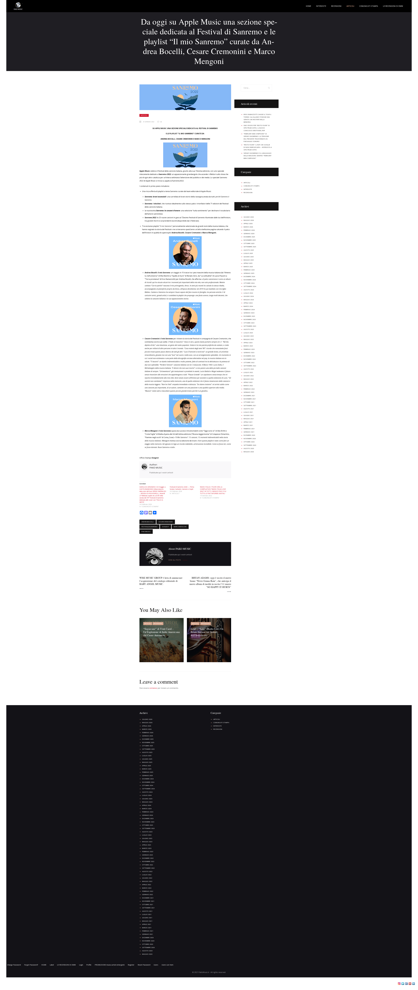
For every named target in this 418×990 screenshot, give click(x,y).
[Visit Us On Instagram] (399, 984)
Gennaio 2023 (249, 352)
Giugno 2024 (249, 296)
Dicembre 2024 (249, 276)
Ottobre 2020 (249, 442)
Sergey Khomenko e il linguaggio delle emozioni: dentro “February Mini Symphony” (257, 155)
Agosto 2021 (249, 409)
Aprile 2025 (248, 263)
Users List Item (167, 965)
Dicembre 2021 (249, 396)
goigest (165, 527)
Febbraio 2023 (249, 349)
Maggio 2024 (249, 300)
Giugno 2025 (249, 257)
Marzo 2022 (248, 386)
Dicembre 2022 (249, 356)
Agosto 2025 (249, 250)
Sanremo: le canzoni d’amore (168, 210)
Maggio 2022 (249, 379)
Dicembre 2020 (249, 435)
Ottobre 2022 (249, 363)
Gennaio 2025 (249, 273)
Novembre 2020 (250, 439)
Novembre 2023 (250, 319)
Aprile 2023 (248, 343)
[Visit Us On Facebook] (406, 984)
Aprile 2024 (248, 303)
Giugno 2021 (249, 415)
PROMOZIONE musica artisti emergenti (110, 965)
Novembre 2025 (250, 240)
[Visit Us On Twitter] (403, 984)
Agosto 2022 (249, 369)
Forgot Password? (31, 965)
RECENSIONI (158, 623)
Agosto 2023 (249, 329)
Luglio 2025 (248, 253)
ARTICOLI (144, 115)
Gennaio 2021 (249, 432)
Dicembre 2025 (249, 237)
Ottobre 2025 (249, 243)
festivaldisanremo (149, 527)
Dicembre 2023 (249, 316)
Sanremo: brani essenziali (155, 196)
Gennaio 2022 (249, 392)
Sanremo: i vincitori (153, 203)
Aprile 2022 (248, 382)
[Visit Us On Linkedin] (413, 984)
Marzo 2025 (248, 267)
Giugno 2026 (249, 217)
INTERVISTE (248, 189)
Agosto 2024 (249, 290)
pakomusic (146, 532)
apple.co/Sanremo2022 (174, 181)
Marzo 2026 (248, 227)
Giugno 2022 (249, 376)
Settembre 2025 (250, 247)
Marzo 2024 (248, 306)
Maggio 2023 (249, 339)
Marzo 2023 (248, 346)
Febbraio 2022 (249, 389)
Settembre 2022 (250, 366)
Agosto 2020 (249, 448)
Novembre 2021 (250, 399)
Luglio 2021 (248, 412)
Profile (88, 965)
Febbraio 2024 (249, 310)
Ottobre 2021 (249, 402)
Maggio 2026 (249, 220)
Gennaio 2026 (249, 234)
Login (81, 965)
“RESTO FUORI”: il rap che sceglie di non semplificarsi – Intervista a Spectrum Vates (258, 147)
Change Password (14, 965)
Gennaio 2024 (249, 313)
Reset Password (144, 965)
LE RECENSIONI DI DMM (66, 965)
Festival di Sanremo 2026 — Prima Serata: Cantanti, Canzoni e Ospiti (182, 488)
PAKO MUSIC (155, 467)
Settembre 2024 (250, 286)
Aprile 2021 (248, 422)
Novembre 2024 (250, 280)
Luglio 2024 (248, 293)
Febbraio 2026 (249, 230)
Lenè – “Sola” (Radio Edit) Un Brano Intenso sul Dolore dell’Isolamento (207, 632)
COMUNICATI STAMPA (252, 186)
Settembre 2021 (250, 405)
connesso (153, 688)
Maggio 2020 (249, 452)
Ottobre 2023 (249, 323)
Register (131, 965)
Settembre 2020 (250, 445)
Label (52, 965)
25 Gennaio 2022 (148, 122)
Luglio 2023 (248, 333)
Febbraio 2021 (249, 429)
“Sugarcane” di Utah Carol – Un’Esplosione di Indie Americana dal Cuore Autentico (161, 632)
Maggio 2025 (249, 260)
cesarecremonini (165, 522)
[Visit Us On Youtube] (410, 984)
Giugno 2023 (249, 336)
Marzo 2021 (248, 425)
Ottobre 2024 (249, 283)
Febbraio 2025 (249, 270)
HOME (43, 965)
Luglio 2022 (248, 372)
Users (156, 965)
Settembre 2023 (250, 326)
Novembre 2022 (250, 359)
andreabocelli (148, 522)
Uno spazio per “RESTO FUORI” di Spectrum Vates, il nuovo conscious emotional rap (257, 127)
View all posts (174, 560)
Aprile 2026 (248, 223)
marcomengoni (180, 527)
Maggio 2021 (249, 419)
